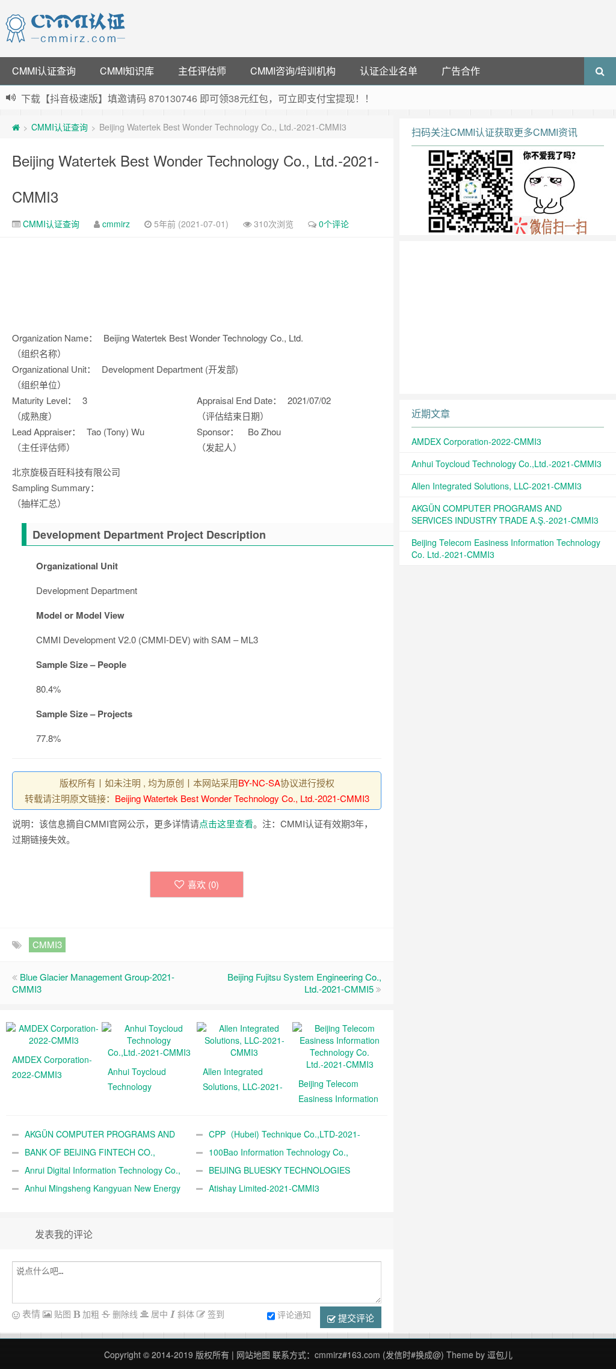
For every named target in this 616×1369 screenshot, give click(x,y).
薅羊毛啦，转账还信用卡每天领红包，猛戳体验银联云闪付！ (151, 97)
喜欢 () (203, 884)
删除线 (124, 1314)
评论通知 (294, 1314)
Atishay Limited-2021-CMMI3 (264, 1188)
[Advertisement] (373, 27)
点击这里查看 (226, 823)
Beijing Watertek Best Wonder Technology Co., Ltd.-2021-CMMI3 (242, 798)
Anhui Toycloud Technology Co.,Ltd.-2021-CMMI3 (506, 464)
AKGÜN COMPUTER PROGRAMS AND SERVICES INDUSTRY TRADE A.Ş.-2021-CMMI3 (505, 514)
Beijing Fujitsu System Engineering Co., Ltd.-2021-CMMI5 (304, 982)
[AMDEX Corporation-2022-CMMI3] (54, 1033)
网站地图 (253, 1355)
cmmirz (116, 224)
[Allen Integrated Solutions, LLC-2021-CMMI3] (244, 1039)
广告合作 (461, 71)
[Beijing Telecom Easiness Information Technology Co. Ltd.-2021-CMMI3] (340, 1045)
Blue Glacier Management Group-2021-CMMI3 (93, 982)
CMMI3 (47, 944)
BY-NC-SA (259, 782)
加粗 (89, 1314)
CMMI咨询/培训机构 (293, 71)
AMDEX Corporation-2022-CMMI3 (476, 441)
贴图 (61, 1314)
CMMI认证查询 (44, 71)
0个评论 (334, 224)
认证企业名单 (388, 71)
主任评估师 (202, 71)
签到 (214, 1314)
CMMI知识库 (127, 71)
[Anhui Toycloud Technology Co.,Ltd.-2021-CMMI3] (149, 1039)
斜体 (184, 1314)
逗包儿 (500, 1355)
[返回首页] (16, 127)
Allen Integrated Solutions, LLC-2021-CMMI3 (496, 486)
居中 (158, 1314)
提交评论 (355, 1317)
